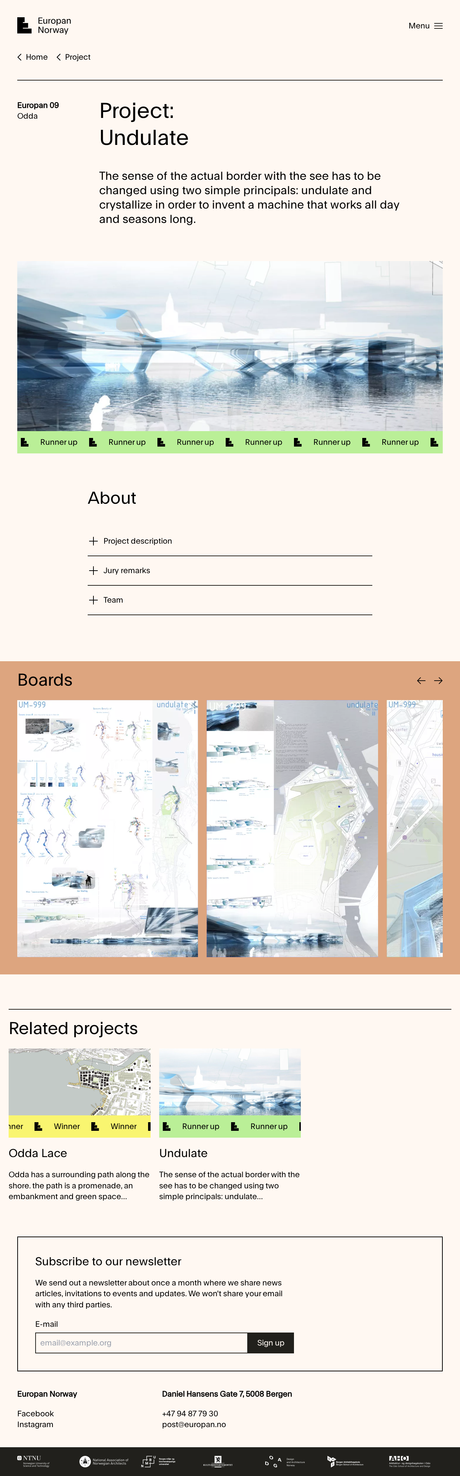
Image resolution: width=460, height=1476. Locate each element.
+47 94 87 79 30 (190, 1414)
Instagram (35, 1425)
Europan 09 (38, 105)
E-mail (46, 1324)
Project (78, 57)
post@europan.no (194, 1425)
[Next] (438, 680)
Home (37, 57)
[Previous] (421, 680)
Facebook (35, 1414)
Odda (27, 116)
